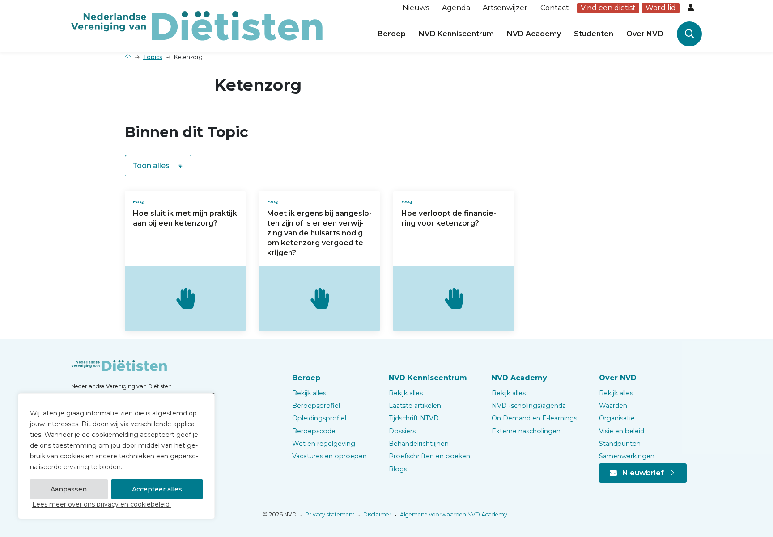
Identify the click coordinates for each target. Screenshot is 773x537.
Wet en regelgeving (323, 444)
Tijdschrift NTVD (414, 418)
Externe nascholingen (526, 431)
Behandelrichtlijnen (419, 444)
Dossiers (402, 431)
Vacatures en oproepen (329, 456)
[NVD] (197, 25)
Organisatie (617, 418)
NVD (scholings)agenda (529, 406)
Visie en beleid (621, 431)
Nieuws (416, 8)
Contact (554, 8)
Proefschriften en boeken (429, 456)
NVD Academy (534, 33)
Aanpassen (69, 489)
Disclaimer (376, 514)
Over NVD (644, 33)
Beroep (392, 33)
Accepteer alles (157, 489)
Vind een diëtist (608, 8)
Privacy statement (329, 514)
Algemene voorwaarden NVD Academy (453, 514)
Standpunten (620, 444)
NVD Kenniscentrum (456, 33)
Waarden (613, 406)
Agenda (456, 8)
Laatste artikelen (415, 406)
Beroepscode (314, 431)
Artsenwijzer (505, 8)
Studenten (593, 33)
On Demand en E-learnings (534, 418)
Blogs (398, 469)
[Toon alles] (158, 165)
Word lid (661, 8)
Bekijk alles (309, 393)
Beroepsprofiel (316, 406)
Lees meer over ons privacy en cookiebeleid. (101, 504)
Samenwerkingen (626, 456)
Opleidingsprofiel (319, 418)
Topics (152, 57)
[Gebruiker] (691, 8)
